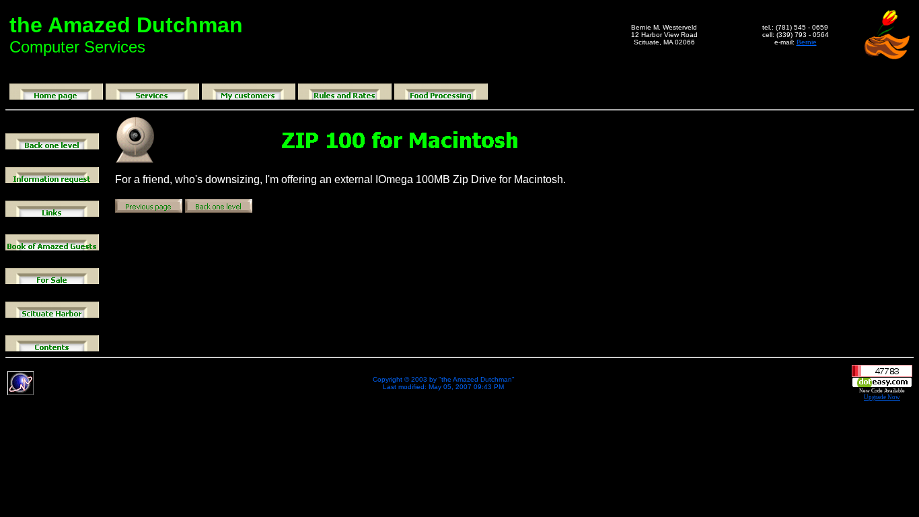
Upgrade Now (882, 397)
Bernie (807, 42)
